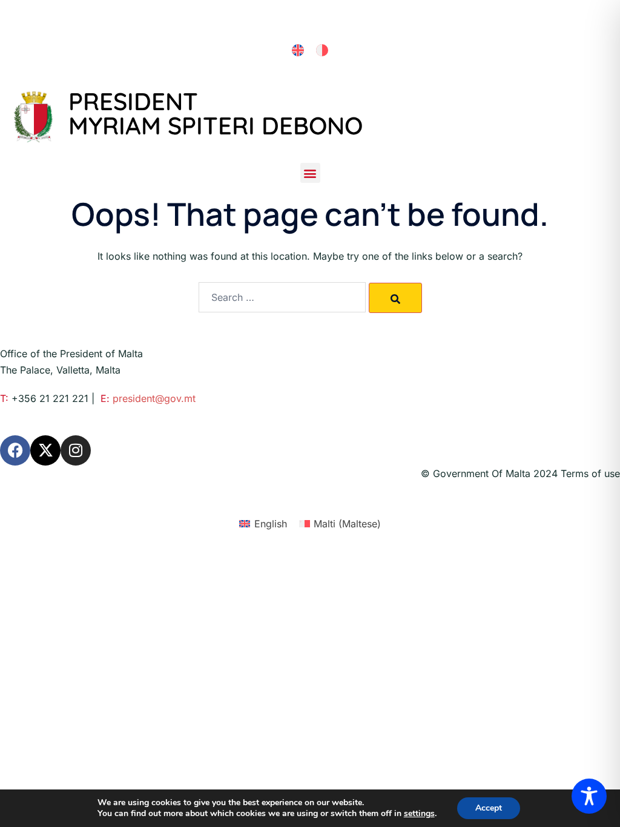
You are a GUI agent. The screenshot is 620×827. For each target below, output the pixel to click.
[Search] (395, 298)
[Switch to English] (298, 50)
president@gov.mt (154, 398)
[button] (310, 173)
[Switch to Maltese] (322, 50)
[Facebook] (15, 450)
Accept (488, 808)
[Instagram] (76, 450)
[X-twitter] (45, 450)
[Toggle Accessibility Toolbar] (589, 796)
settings (419, 813)
